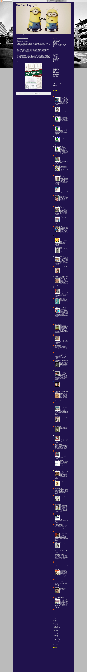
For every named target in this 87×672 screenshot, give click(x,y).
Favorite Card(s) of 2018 (64, 496)
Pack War (56, 435)
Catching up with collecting (59, 554)
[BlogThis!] (36, 93)
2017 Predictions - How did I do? (60, 525)
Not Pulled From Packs (59, 226)
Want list (19, 34)
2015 (55, 643)
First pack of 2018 (63, 505)
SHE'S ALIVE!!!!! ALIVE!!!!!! (64, 362)
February (57, 639)
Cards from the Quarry (59, 352)
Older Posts (48, 98)
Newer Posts (19, 98)
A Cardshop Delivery (58, 580)
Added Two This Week (63, 248)
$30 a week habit (58, 206)
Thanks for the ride (58, 346)
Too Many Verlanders (58, 125)
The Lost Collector (58, 345)
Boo (60, 471)
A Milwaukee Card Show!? (64, 257)
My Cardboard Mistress (59, 480)
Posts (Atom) (23, 99)
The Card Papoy (25, 5)
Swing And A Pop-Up (58, 324)
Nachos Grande (57, 165)
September (57, 627)
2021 (55, 618)
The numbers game (22, 41)
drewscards (57, 569)
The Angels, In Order (58, 247)
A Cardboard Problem (59, 460)
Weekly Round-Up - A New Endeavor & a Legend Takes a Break (64, 372)
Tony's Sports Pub (58, 426)
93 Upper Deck (26, 34)
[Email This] (34, 93)
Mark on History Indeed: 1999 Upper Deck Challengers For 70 (63, 290)
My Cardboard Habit (58, 444)
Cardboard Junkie (58, 195)
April (56, 636)
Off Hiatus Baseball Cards (59, 256)
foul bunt (56, 96)
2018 (55, 623)
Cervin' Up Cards (58, 175)
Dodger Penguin (58, 542)
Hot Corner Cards (58, 579)
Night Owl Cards (58, 116)
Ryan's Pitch (57, 587)
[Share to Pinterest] (39, 93)
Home (34, 98)
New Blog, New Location (64, 227)
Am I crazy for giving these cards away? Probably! (63, 309)
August (56, 629)
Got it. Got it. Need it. (58, 609)
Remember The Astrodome (60, 318)
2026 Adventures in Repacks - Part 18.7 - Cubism (63, 108)
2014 (55, 644)
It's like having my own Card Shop (61, 307)
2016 (55, 626)
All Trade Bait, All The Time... (60, 381)
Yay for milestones (63, 117)
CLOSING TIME (57, 489)
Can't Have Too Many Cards (60, 298)
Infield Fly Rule (57, 186)
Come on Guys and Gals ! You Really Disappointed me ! (64, 600)
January (56, 641)
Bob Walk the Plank (58, 470)
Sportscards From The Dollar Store (61, 106)
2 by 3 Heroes (57, 416)
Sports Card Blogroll (58, 216)
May (56, 635)
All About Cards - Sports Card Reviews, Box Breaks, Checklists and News (61, 403)
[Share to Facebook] (38, 93)
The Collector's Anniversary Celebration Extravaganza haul (63, 138)
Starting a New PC (58, 555)
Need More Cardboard (59, 524)
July (56, 630)
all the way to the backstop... (60, 495)
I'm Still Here (57, 445)
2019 (55, 621)
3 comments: (31, 93)
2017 (55, 624)
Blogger (48, 668)
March (56, 638)
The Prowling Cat (58, 531)
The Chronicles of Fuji (59, 146)
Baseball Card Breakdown (59, 136)
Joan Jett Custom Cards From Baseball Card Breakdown (64, 383)
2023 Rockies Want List (58, 353)
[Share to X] (37, 93)
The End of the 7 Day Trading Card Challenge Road (63, 394)
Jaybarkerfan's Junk (58, 488)
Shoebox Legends (58, 370)
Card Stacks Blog (58, 504)
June (56, 633)
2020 (55, 620)
